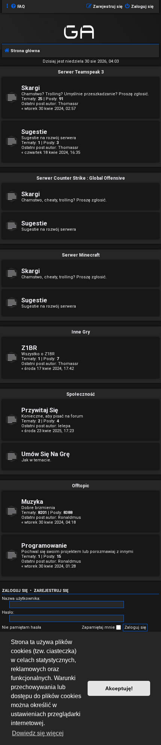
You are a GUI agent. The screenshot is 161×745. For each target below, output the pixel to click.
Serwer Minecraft (81, 255)
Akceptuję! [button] (119, 688)
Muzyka (32, 501)
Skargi (30, 88)
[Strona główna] (79, 31)
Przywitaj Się (39, 410)
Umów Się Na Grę (45, 454)
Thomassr (68, 103)
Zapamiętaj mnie (99, 627)
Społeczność (80, 394)
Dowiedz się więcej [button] (38, 733)
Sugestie (34, 131)
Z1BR (29, 347)
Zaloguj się (15, 590)
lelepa (64, 426)
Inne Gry (81, 332)
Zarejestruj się (51, 590)
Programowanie (44, 545)
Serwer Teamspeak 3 (81, 72)
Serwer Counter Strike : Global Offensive (80, 178)
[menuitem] (17, 6)
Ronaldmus (69, 517)
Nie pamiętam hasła (21, 627)
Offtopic (80, 485)
